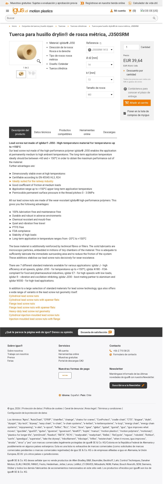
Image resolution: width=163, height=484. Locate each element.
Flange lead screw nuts (22, 303)
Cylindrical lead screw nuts (24, 296)
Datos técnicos (42, 132)
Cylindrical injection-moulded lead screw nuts (34, 315)
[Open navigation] (7, 11)
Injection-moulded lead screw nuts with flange (34, 318)
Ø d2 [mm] (92, 57)
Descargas (109, 132)
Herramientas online (87, 132)
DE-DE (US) (151, 10)
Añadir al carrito (136, 103)
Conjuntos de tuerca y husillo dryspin (37, 26)
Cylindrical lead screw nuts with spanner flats (34, 299)
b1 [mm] (90, 72)
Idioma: (70, 395)
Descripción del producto (20, 132)
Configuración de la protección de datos (27, 413)
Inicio (14, 26)
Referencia (92, 42)
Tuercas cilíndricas (78, 26)
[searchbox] (79, 18)
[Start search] (154, 18)
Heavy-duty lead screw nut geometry (29, 311)
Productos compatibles (65, 132)
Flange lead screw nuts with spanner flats (32, 307)
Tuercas (61, 26)
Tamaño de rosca (95, 87)
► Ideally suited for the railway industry (31, 181)
